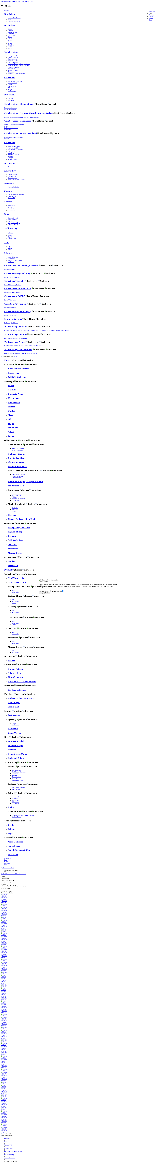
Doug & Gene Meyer (14, 223)
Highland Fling (12, 83)
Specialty (11, 207)
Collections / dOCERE (14, 296)
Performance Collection (11, 128)
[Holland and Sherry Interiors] (22, 1)
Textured (11, 234)
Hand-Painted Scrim (63, 330)
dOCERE (11, 87)
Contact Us (7, 1138)
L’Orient (6, 126)
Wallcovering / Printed (15, 342)
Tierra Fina (11, 19)
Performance (10, 95)
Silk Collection (23, 338)
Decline (47, 593)
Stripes (10, 43)
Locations (151, 18)
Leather (8, 202)
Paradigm (54, 330)
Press (150, 20)
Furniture (9, 191)
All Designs (9, 25)
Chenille (10, 30)
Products (6, 139)
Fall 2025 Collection (14, 21)
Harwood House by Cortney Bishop (19, 64)
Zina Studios (39, 346)
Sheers (10, 40)
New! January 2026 (13, 148)
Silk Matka (14, 137)
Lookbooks (11, 262)
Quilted (10, 38)
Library (8, 253)
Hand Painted (14, 323)
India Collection (19, 124)
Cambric (20, 137)
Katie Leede (12, 68)
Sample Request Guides (15, 260)
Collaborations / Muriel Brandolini (20, 133)
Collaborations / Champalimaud (19, 104)
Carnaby (10, 84)
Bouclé (10, 29)
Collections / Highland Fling (17, 273)
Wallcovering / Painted (15, 327)
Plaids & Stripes (12, 219)
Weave (10, 48)
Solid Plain (11, 45)
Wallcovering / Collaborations (18, 349)
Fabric (6, 269)
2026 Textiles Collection (11, 338)
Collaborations (11, 52)
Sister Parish (32, 346)
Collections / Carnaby (14, 281)
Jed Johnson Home (13, 67)
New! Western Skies (14, 146)
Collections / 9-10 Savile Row (17, 288)
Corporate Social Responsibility (13, 1151)
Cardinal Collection (23, 117)
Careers (151, 16)
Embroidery (10, 171)
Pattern (10, 37)
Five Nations (24, 346)
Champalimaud (13, 56)
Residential (11, 209)
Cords (9, 246)
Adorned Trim (12, 176)
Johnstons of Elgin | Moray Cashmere (18, 65)
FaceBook (4, 891)
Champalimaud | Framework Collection (15, 353)
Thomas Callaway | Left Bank (16, 73)
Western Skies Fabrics (14, 18)
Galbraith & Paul (13, 224)
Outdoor (10, 98)
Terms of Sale (8, 1145)
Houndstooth (11, 35)
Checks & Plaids (12, 32)
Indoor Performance (10, 109)
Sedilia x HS (11, 198)
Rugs (6, 214)
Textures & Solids (13, 218)
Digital (10, 237)
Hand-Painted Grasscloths (21, 330)
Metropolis (11, 89)
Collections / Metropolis (15, 304)
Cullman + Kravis (13, 57)
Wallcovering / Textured (15, 334)
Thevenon (11, 72)
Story (5, 860)
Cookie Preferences (9, 1158)
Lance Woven (12, 210)
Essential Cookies (44, 591)
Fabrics (6, 10)
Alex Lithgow (12, 196)
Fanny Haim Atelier (13, 62)
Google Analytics (57, 591)
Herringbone (11, 33)
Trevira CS (11, 100)
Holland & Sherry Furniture (16, 194)
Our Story (151, 15)
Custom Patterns (12, 174)
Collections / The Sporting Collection (21, 266)
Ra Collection (8, 129)
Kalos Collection (34, 117)
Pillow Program (12, 178)
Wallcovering (10, 228)
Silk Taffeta (7, 137)
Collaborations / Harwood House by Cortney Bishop (28, 113)
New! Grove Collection (11, 117)
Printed (10, 235)
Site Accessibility (9, 1154)
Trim (6, 242)
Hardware (9, 183)
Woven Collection (9, 124)
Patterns (10, 221)
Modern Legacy (12, 91)
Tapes (9, 249)
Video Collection (13, 257)
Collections (9, 77)
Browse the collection (7, 893)
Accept (41, 593)
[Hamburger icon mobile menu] (6, 1)
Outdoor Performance (10, 108)
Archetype (32, 330)
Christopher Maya (13, 59)
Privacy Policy (8, 1148)
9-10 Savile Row (13, 86)
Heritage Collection (13, 187)
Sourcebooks (11, 258)
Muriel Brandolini (13, 70)
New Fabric (9, 14)
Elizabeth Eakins (13, 60)
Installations (152, 11)
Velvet (10, 46)
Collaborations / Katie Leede (17, 121)
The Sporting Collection (15, 81)
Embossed (7, 323)
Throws (10, 167)
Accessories (9, 163)
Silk (9, 42)
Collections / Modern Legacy (17, 311)
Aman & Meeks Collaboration (16, 179)
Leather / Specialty (13, 319)
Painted (10, 232)
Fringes (10, 248)
